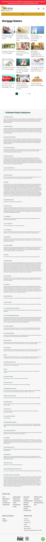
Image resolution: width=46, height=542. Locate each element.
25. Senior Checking (9, 333)
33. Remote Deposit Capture (10, 388)
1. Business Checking (8, 116)
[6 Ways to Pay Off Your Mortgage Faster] (8, 32)
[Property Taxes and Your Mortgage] (8, 48)
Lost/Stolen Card (6, 502)
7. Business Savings (8, 175)
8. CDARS (6, 182)
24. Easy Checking (8, 326)
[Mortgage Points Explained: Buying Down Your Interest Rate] (23, 33)
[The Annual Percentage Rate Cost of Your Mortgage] (37, 33)
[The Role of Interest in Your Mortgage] (8, 64)
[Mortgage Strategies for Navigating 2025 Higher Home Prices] (37, 49)
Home (3, 497)
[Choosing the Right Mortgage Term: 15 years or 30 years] (37, 65)
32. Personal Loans (8, 382)
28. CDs (5, 354)
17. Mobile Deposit (8, 260)
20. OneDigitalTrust (8, 296)
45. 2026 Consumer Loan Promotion (12, 474)
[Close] (45, 1)
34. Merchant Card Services (10, 395)
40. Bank (7, 437)
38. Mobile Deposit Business (10, 422)
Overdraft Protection (28, 500)
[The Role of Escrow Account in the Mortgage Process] (8, 81)
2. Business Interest (8, 126)
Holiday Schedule (17, 497)
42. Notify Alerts (7, 454)
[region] (23, 300)
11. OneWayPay (7, 216)
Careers (14, 506)
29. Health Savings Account (10, 362)
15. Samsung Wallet (8, 245)
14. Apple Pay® (7, 236)
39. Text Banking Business (9, 430)
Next (29, 93)
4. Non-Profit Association (9, 147)
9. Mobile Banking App (9, 199)
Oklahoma (4, 520)
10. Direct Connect (8, 205)
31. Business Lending (8, 376)
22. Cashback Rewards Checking (11, 308)
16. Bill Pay (6, 254)
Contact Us (4, 500)
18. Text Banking (7, 276)
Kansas (4, 518)
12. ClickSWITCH (8, 223)
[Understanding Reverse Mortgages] (37, 80)
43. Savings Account (8, 462)
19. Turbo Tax (7, 284)
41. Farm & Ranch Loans (9, 447)
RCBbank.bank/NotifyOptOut (8, 458)
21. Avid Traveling (8, 302)
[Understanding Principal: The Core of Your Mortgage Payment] (23, 66)
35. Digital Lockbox (8, 401)
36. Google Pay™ (7, 408)
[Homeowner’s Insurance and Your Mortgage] (23, 49)
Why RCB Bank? (5, 498)
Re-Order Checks (27, 510)
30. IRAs (5, 369)
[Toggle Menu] (38, 8)
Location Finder (5, 504)
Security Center (16, 498)
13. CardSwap (7, 229)
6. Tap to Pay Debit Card (9, 167)
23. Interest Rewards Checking (11, 315)
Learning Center (16, 500)
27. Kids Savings (7, 347)
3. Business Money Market (10, 137)
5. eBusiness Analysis (8, 156)
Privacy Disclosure (38, 500)
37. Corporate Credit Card (9, 416)
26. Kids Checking (7, 340)
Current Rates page (24, 356)
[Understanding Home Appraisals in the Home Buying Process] (23, 82)
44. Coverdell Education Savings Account (13, 468)
